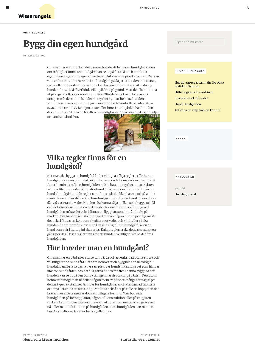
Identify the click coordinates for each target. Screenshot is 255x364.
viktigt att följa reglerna (121, 176)
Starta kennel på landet (191, 98)
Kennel (180, 188)
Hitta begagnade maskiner (194, 92)
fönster (118, 271)
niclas (30, 56)
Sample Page (149, 7)
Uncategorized (34, 32)
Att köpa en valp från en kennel (197, 110)
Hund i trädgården (188, 104)
